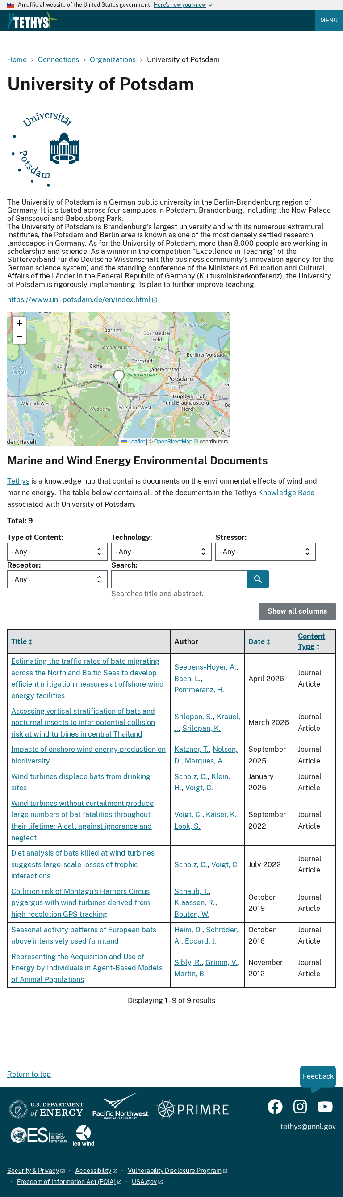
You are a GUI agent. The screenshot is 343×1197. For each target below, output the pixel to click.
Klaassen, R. (194, 902)
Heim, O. (188, 930)
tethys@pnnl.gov (308, 1126)
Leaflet (136, 441)
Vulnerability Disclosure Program (175, 1170)
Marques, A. (204, 761)
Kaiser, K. (221, 814)
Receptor (23, 565)
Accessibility (93, 1170)
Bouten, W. (191, 914)
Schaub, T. (191, 891)
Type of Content (34, 537)
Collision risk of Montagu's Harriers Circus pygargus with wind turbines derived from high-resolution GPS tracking (80, 903)
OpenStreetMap (173, 441)
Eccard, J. (200, 941)
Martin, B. (190, 973)
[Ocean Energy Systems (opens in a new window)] (39, 1136)
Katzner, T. (191, 749)
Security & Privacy (33, 1170)
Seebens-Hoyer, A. (205, 667)
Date (256, 641)
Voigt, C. (199, 788)
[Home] (32, 20)
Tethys (18, 481)
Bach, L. (187, 678)
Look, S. (187, 826)
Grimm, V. (221, 962)
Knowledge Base (286, 493)
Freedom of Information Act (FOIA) (66, 1181)
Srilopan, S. (193, 716)
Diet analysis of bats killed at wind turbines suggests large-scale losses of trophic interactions (83, 864)
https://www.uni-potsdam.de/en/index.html (79, 299)
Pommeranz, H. (199, 690)
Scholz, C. (191, 776)
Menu (329, 20)
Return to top (29, 1074)
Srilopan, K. (201, 728)
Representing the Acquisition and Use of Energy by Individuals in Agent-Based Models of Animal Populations (87, 968)
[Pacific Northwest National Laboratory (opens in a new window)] (117, 1110)
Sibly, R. (188, 962)
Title (19, 641)
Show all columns (297, 611)
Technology (130, 537)
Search (123, 565)
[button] (119, 379)
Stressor (230, 537)
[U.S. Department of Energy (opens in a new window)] (46, 1110)
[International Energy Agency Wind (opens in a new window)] (83, 1136)
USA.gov (144, 1181)
